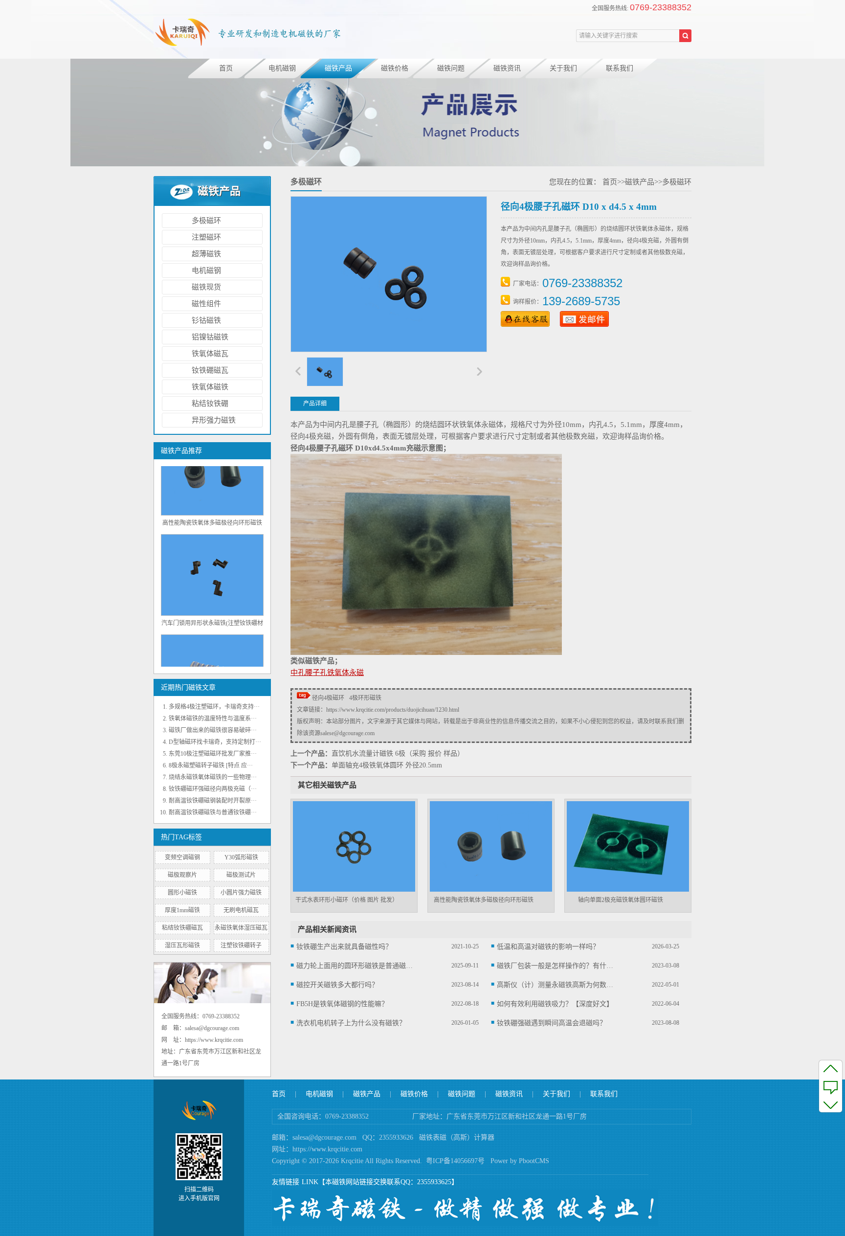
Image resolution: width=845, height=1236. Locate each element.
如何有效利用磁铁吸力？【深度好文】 (555, 1004)
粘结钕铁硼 (210, 403)
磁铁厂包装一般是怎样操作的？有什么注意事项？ (555, 965)
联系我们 (619, 68)
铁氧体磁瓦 (210, 354)
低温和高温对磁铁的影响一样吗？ (548, 946)
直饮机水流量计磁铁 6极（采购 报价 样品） (398, 753)
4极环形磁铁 (365, 698)
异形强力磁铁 (214, 420)
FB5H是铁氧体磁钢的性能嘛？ (342, 1004)
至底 (831, 1104)
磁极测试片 (241, 875)
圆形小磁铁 (182, 892)
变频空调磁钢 (182, 857)
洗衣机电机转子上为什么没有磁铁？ (351, 1023)
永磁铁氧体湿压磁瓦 (241, 927)
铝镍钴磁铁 (210, 337)
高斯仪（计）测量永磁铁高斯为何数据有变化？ (555, 985)
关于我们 (563, 68)
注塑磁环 (206, 237)
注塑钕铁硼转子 (241, 945)
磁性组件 (206, 304)
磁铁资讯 (507, 68)
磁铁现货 (206, 287)
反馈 (831, 1086)
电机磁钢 (282, 68)
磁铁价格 (394, 68)
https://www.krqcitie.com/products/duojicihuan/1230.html (392, 709)
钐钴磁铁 (206, 320)
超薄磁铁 (206, 254)
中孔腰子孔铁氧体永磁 (327, 672)
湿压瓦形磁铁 (182, 945)
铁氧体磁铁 (210, 387)
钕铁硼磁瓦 (210, 370)
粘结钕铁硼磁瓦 (182, 927)
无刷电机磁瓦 (241, 910)
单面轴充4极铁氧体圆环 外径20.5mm (387, 765)
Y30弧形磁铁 (241, 857)
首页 (226, 68)
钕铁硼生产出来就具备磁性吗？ (344, 946)
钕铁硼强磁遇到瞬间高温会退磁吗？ (551, 1023)
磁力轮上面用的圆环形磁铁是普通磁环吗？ (355, 965)
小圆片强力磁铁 (241, 892)
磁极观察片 (182, 875)
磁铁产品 (338, 68)
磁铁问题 (451, 68)
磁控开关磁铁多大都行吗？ (337, 985)
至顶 (831, 1068)
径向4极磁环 (328, 698)
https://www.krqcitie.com (327, 1149)
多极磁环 (206, 221)
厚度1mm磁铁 (182, 910)
